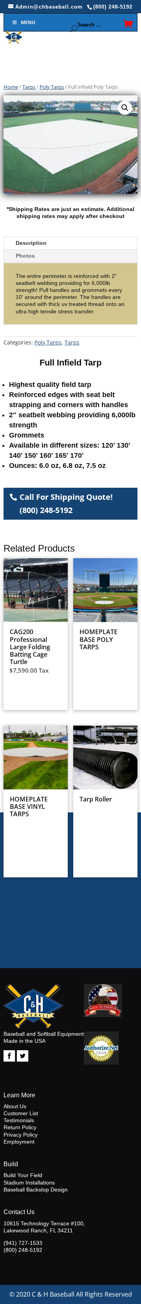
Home (11, 86)
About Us (15, 1106)
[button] (125, 108)
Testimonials (19, 1120)
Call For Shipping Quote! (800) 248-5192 (66, 503)
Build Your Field (23, 1175)
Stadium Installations (29, 1182)
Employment (19, 1142)
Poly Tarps (52, 86)
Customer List (21, 1113)
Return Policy (20, 1127)
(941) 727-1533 (23, 1243)
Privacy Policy (21, 1135)
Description (31, 243)
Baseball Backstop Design (36, 1189)
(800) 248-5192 (23, 1250)
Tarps (28, 86)
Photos (25, 256)
